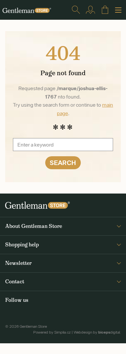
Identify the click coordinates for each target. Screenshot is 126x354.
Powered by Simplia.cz (52, 332)
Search (63, 162)
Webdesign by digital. (97, 332)
